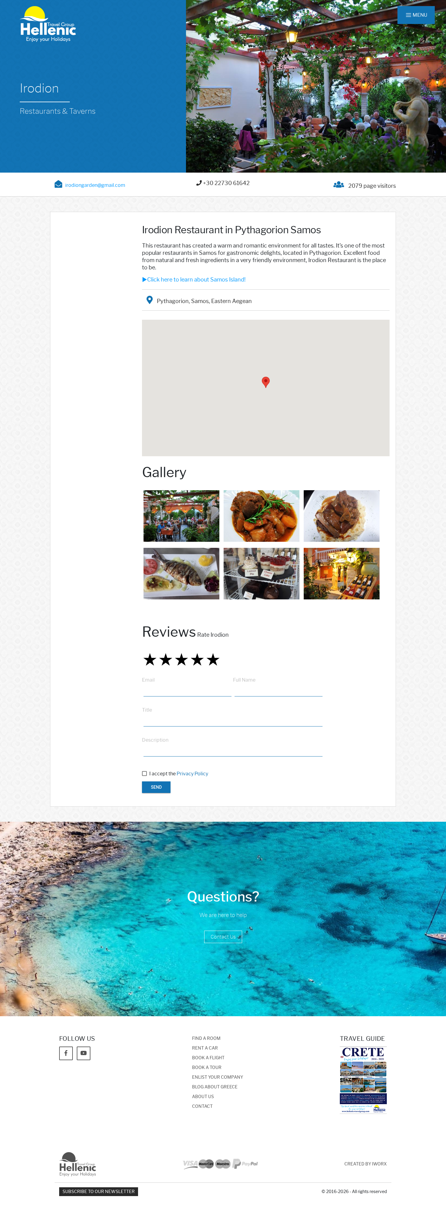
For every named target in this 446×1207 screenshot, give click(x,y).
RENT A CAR (205, 1048)
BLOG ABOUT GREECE (215, 1087)
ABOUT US (203, 1096)
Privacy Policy (192, 774)
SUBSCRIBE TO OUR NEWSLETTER (99, 1191)
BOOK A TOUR (206, 1067)
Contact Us (223, 937)
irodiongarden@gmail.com (95, 185)
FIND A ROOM (206, 1038)
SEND (156, 787)
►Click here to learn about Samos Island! (193, 279)
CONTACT (202, 1106)
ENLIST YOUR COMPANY (217, 1077)
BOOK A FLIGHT (208, 1057)
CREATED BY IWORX (365, 1164)
